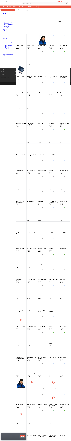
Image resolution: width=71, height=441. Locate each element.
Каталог (3, 6)
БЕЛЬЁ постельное (7, 51)
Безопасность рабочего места (8, 48)
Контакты (35, 6)
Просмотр (21, 39)
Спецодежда (2, 71)
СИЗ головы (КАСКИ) (7, 47)
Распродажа (9, 6)
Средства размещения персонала (5, 77)
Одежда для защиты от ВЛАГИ (8, 19)
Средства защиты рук (3, 74)
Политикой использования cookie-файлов (12, 436)
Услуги (14, 6)
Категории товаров (5, 9)
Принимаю (22, 436)
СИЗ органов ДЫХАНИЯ (8, 45)
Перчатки (5, 40)
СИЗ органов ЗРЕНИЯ (7, 46)
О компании (29, 6)
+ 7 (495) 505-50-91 (58, 1)
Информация (21, 6)
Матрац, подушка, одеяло (7, 52)
